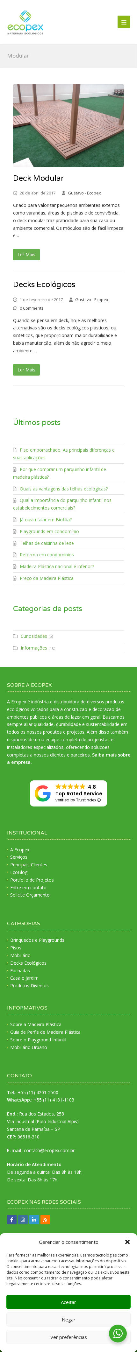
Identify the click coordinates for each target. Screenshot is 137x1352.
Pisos (15, 948)
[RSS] (45, 1219)
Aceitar (68, 1302)
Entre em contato (28, 887)
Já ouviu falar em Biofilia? (46, 520)
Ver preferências (68, 1337)
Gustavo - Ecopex (84, 193)
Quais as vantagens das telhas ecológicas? (64, 489)
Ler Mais (26, 254)
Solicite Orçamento (30, 895)
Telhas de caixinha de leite (47, 543)
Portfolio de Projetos (32, 880)
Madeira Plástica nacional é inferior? (57, 566)
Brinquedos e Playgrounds (37, 940)
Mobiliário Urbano (28, 1047)
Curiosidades (34, 636)
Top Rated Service (78, 793)
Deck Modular (38, 178)
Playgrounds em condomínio (49, 531)
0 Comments (32, 308)
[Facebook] (12, 1219)
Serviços (18, 857)
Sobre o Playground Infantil (38, 1040)
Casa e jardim (24, 978)
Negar (69, 1319)
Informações (34, 648)
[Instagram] (23, 1219)
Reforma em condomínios (47, 555)
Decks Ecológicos (44, 284)
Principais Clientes (28, 865)
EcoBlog (18, 872)
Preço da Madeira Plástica (47, 578)
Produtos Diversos (29, 985)
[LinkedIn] (34, 1219)
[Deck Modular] (68, 125)
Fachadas (20, 971)
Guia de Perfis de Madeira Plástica (45, 1032)
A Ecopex (19, 850)
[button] (127, 1242)
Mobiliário (20, 955)
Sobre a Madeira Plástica (35, 1024)
